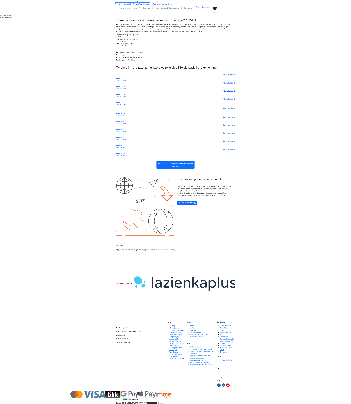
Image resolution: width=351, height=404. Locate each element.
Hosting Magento (175, 354)
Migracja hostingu (175, 328)
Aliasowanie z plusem (197, 360)
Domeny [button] (128, 8)
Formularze (224, 337)
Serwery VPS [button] (137, 8)
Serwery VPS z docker (176, 343)
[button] (215, 10)
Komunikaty (224, 352)
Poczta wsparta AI (175, 345)
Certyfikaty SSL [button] (148, 8)
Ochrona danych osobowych (199, 334)
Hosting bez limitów (176, 348)
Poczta (155, 4)
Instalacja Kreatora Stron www (200, 356)
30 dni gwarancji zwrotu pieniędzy (201, 349)
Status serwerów (225, 345)
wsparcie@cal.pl (226, 360)
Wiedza (135, 4)
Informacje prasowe (197, 337)
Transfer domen (175, 332)
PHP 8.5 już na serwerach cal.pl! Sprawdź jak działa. (132, 2)
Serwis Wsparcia (225, 332)
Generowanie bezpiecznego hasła (201, 364)
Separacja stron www (197, 358)
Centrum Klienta (166, 4)
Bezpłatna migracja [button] (175, 8)
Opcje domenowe (175, 334)
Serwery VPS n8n (175, 341)
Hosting (172, 326)
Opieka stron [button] (188, 8)
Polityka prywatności (197, 332)
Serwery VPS (173, 339)
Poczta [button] (157, 8)
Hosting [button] (121, 8)
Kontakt (147, 4)
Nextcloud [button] (164, 8)
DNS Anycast (173, 356)
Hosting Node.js (195, 347)
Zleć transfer (182, 203)
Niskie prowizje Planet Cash (199, 362)
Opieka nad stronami (176, 359)
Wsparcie (141, 4)
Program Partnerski (122, 4)
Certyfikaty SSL (174, 337)
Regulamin (193, 330)
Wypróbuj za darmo (203, 7)
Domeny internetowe (176, 330)
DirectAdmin (224, 328)
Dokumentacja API (226, 341)
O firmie (192, 326)
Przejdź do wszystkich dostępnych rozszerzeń (181, 165)
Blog (130, 4)
